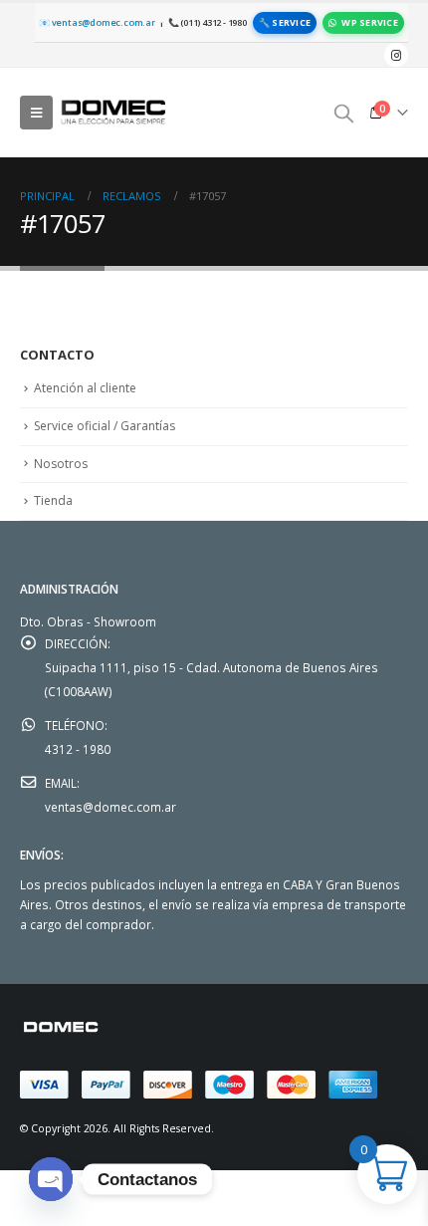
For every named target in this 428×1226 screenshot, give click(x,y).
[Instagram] (396, 55)
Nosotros (61, 463)
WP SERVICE (369, 22)
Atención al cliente (85, 387)
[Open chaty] (51, 1179)
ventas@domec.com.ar (110, 807)
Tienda (53, 500)
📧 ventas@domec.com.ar (97, 22)
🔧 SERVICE (285, 22)
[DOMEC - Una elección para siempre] (114, 112)
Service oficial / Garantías (104, 425)
